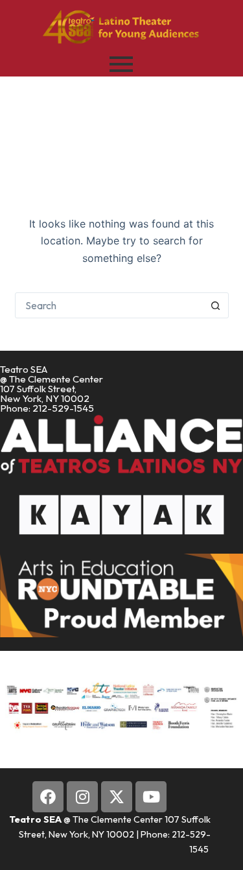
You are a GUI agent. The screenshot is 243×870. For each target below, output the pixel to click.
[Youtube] (151, 796)
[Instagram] (82, 796)
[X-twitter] (116, 796)
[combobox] (109, 305)
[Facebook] (48, 796)
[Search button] (215, 305)
